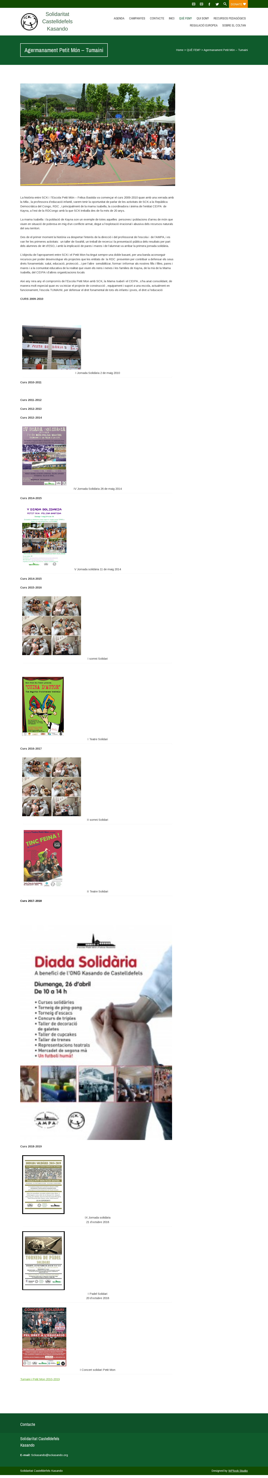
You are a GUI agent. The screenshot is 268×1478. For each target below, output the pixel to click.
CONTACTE (157, 18)
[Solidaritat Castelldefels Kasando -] (54, 21)
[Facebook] (209, 4)
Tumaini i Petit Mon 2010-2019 (40, 1379)
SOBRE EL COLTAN (234, 25)
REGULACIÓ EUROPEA (204, 25)
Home (179, 50)
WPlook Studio (238, 1470)
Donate (237, 4)
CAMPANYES (137, 18)
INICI (171, 18)
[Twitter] (217, 4)
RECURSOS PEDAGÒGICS (230, 18)
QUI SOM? (203, 18)
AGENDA (119, 18)
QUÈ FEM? (185, 18)
